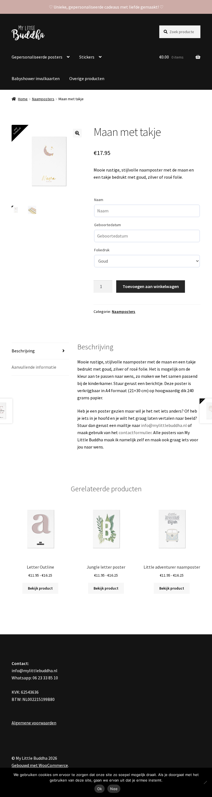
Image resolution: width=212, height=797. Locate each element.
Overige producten (86, 78)
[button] (77, 133)
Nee (114, 789)
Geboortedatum (107, 224)
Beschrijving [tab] (23, 350)
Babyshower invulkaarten (36, 78)
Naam (98, 199)
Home (23, 98)
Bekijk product (40, 588)
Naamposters (43, 98)
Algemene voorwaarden (34, 722)
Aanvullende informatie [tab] (34, 367)
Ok (99, 789)
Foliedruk (102, 249)
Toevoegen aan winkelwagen (151, 286)
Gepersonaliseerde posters (37, 57)
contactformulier (135, 432)
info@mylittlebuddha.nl (164, 425)
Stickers (86, 57)
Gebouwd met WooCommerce (40, 765)
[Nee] (205, 782)
